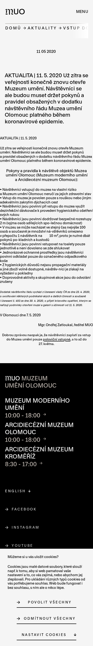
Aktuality (42, 28)
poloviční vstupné (56, 339)
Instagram (26, 527)
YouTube (23, 545)
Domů (13, 28)
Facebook (24, 509)
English (15, 491)
